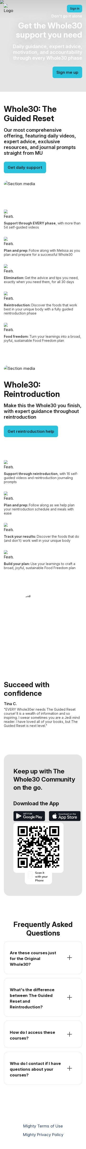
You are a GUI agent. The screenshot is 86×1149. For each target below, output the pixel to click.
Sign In (74, 8)
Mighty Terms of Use (43, 1126)
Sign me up (67, 72)
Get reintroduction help (31, 431)
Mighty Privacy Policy (43, 1134)
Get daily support (25, 167)
